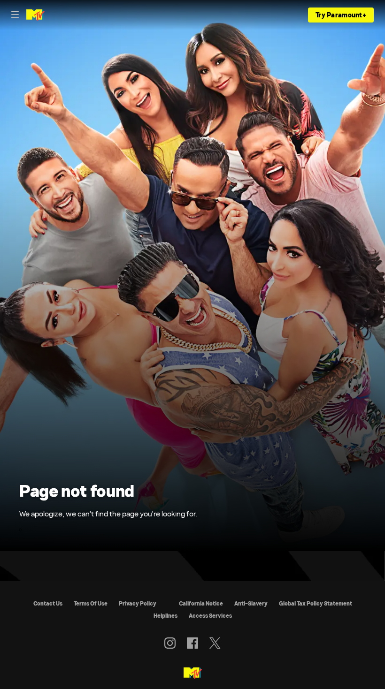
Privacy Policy (137, 603)
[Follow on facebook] (192, 643)
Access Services (210, 615)
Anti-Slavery (251, 603)
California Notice (201, 603)
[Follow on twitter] (214, 643)
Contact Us (47, 603)
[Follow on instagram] (170, 643)
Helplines (165, 615)
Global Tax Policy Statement (315, 603)
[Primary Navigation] (15, 15)
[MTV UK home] (35, 15)
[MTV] (193, 673)
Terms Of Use (91, 603)
